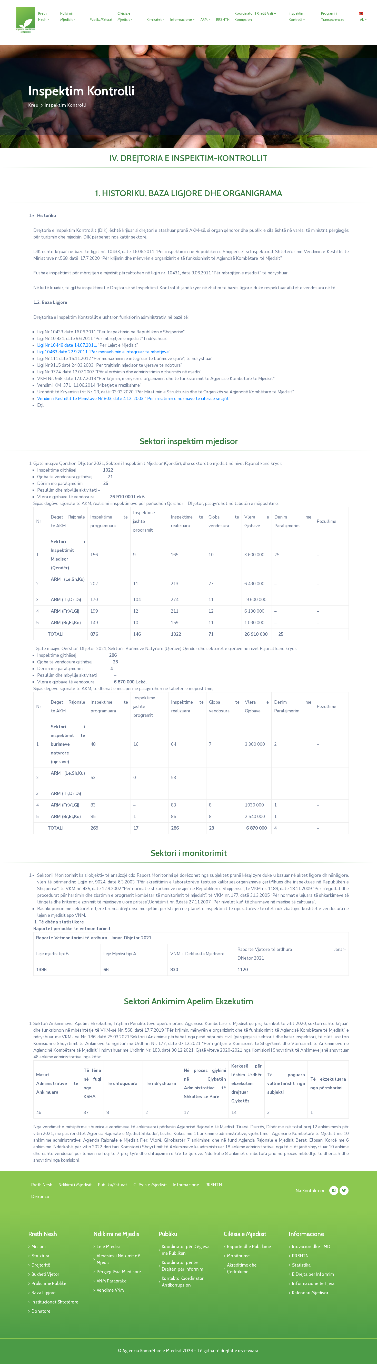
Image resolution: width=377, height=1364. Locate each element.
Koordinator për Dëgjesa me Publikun (186, 1250)
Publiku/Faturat (101, 19)
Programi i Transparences (332, 16)
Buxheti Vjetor (45, 1274)
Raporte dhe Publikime (249, 1246)
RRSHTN (223, 19)
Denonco (40, 1196)
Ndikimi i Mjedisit (66, 16)
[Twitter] (344, 1190)
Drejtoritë (41, 1265)
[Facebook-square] (333, 1190)
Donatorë (41, 1311)
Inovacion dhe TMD (311, 1246)
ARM (204, 19)
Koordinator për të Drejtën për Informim (182, 1266)
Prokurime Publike (49, 1283)
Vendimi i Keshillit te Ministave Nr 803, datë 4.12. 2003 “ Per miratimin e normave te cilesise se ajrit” (133, 399)
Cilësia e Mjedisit (123, 16)
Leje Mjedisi (108, 1246)
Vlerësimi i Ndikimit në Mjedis (118, 1259)
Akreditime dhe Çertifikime (241, 1268)
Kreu (33, 105)
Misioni (39, 1246)
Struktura (40, 1255)
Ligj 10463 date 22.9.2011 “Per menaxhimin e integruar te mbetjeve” (103, 352)
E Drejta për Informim (313, 1274)
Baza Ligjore (43, 1292)
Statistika (301, 1265)
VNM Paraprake (111, 1280)
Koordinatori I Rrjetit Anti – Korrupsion (255, 16)
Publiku (167, 1234)
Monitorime (238, 1255)
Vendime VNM (110, 1290)
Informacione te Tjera (313, 1283)
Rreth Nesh (42, 16)
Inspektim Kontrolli (296, 16)
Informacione (181, 19)
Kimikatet (154, 19)
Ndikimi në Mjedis (116, 1234)
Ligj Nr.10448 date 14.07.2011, (67, 345)
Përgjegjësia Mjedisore (119, 1271)
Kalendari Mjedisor (310, 1292)
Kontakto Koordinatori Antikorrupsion (183, 1282)
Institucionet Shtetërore (55, 1302)
